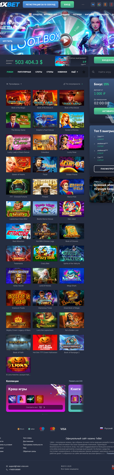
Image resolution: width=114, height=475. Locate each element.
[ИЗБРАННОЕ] (84, 71)
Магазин (89, 14)
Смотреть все (34, 407)
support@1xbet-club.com (18, 466)
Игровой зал (50, 14)
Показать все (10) (75, 381)
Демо (10, 90)
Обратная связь (29, 451)
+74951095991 (15, 469)
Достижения (28, 441)
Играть (18, 104)
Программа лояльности (33, 445)
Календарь (103, 14)
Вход (67, 4)
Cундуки (37, 14)
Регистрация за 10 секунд (40, 4)
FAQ (24, 448)
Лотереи (77, 14)
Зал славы (27, 438)
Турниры (65, 14)
